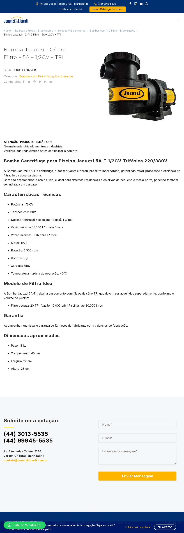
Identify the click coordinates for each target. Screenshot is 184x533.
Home (7, 30)
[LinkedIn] (45, 81)
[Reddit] (50, 81)
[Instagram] (135, 3)
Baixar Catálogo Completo (107, 9)
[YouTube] (141, 3)
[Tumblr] (40, 81)
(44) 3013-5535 (107, 3)
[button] (25, 525)
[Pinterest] (34, 81)
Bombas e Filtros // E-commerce (34, 30)
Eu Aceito (165, 527)
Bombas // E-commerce (72, 30)
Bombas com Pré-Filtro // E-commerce (112, 30)
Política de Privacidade (137, 527)
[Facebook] (130, 3)
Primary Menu (177, 20)
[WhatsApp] (146, 3)
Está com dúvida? (72, 9)
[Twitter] (29, 81)
